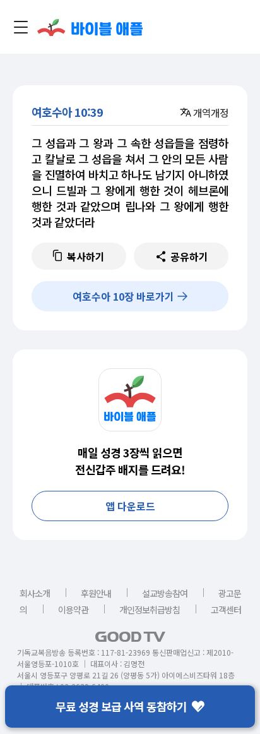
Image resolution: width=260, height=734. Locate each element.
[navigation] (21, 27)
